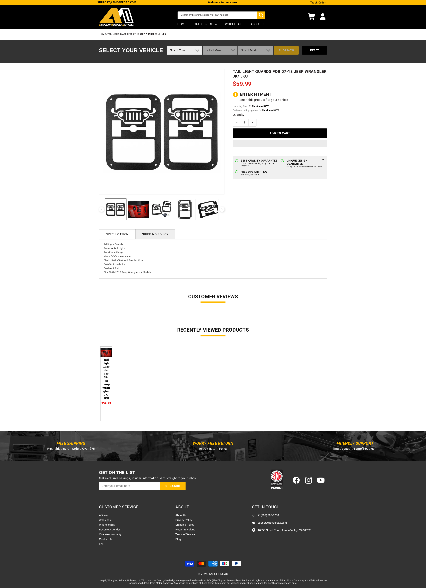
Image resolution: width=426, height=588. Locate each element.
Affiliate (103, 515)
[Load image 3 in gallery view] (161, 209)
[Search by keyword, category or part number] (261, 15)
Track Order (318, 2)
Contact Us (105, 539)
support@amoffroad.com (360, 448)
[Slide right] (221, 209)
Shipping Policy (155, 234)
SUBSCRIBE (173, 486)
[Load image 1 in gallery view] (115, 209)
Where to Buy (107, 524)
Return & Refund (185, 529)
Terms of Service (185, 534)
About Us (180, 515)
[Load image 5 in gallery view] (208, 209)
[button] (311, 17)
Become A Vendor (109, 529)
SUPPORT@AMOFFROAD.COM (116, 2)
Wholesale (105, 520)
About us (258, 24)
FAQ (101, 544)
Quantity (238, 114)
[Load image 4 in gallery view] (185, 209)
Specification (117, 234)
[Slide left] (101, 209)
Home (181, 24)
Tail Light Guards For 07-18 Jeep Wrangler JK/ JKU (136, 34)
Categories (203, 24)
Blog (178, 539)
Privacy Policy (183, 520)
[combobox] (221, 15)
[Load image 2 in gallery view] (138, 209)
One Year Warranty (110, 534)
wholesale (234, 24)
